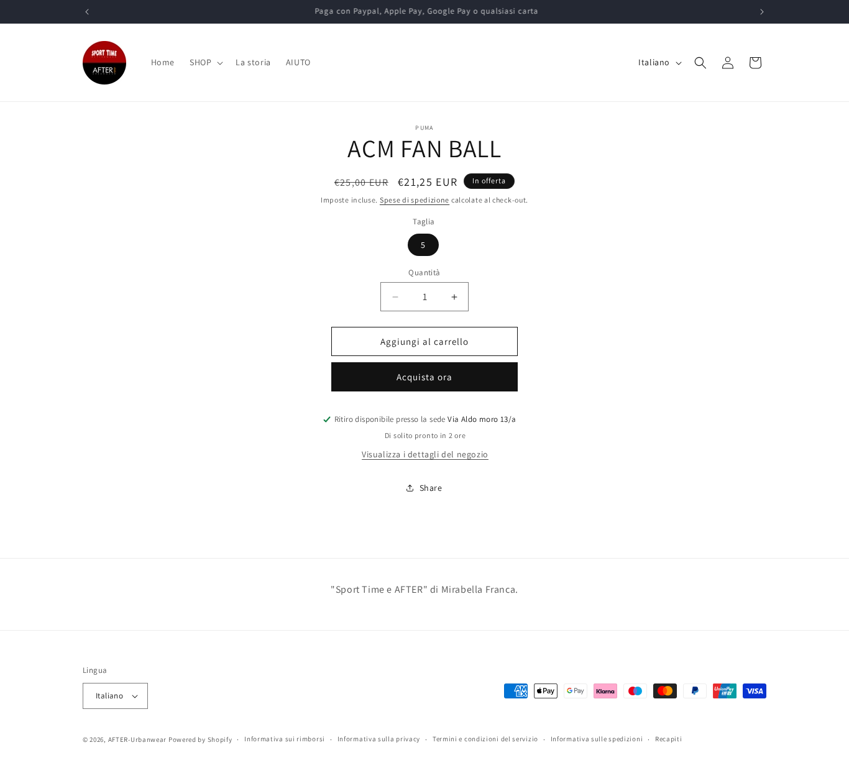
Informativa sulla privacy (379, 738)
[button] (205, 62)
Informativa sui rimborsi (284, 738)
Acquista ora (424, 377)
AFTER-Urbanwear (137, 739)
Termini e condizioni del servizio (485, 738)
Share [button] (431, 487)
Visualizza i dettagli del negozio (425, 454)
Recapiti (668, 738)
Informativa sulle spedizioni (597, 738)
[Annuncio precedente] (87, 12)
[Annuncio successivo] (762, 12)
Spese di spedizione (414, 199)
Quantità (424, 272)
